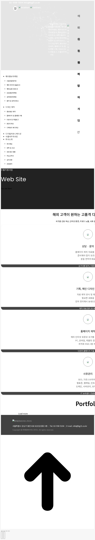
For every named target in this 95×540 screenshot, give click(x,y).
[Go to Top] (47, 527)
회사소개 (78, 64)
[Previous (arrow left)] (2, 535)
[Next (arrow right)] (4, 535)
